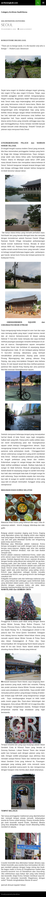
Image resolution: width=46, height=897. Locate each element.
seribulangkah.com (9, 2)
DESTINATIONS (10, 21)
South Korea (20, 21)
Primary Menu (43, 2)
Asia (2, 21)
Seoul (7, 24)
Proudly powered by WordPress (10, 894)
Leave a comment (25, 29)
